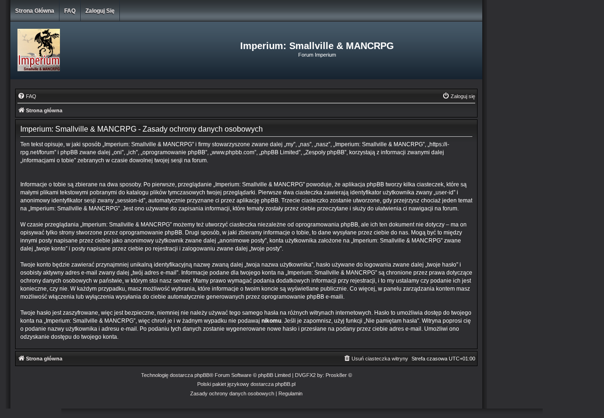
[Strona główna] (89, 50)
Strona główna (34, 11)
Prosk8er (336, 375)
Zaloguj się (100, 11)
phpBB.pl (285, 384)
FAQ (70, 11)
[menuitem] (26, 96)
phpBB (202, 375)
